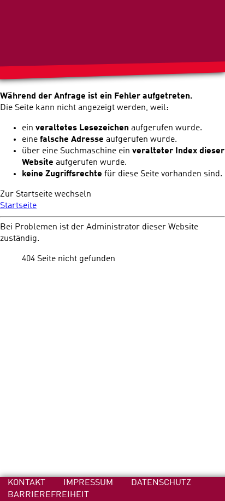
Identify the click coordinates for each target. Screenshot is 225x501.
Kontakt (28, 482)
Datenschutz (161, 482)
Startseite (18, 205)
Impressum (89, 482)
